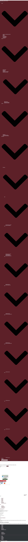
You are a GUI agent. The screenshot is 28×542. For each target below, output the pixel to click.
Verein (2, 501)
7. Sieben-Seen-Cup (7, 313)
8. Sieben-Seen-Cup (7, 284)
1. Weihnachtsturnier (7, 254)
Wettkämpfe (2, 537)
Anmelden (2, 505)
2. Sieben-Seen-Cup (7, 457)
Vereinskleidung (4, 37)
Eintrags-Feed (2, 506)
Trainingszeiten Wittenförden (6, 135)
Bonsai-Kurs (4, 70)
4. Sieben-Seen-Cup (7, 400)
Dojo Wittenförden (5, 36)
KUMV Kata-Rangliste (8, 225)
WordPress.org (3, 507)
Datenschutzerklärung (3, 529)
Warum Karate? (4, 69)
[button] (14, 33)
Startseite (2, 498)
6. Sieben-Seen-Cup (7, 342)
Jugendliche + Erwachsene (6, 71)
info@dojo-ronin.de (2, 508)
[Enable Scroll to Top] (0, 541)
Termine (2, 526)
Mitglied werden (6, 101)
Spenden (4, 35)
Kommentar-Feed (3, 533)
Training (2, 500)
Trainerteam (4, 134)
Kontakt (2, 459)
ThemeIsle (6, 540)
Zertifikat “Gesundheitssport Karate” (7, 34)
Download (2, 458)
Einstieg (2, 525)
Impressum (2, 502)
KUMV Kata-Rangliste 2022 (8, 343)
